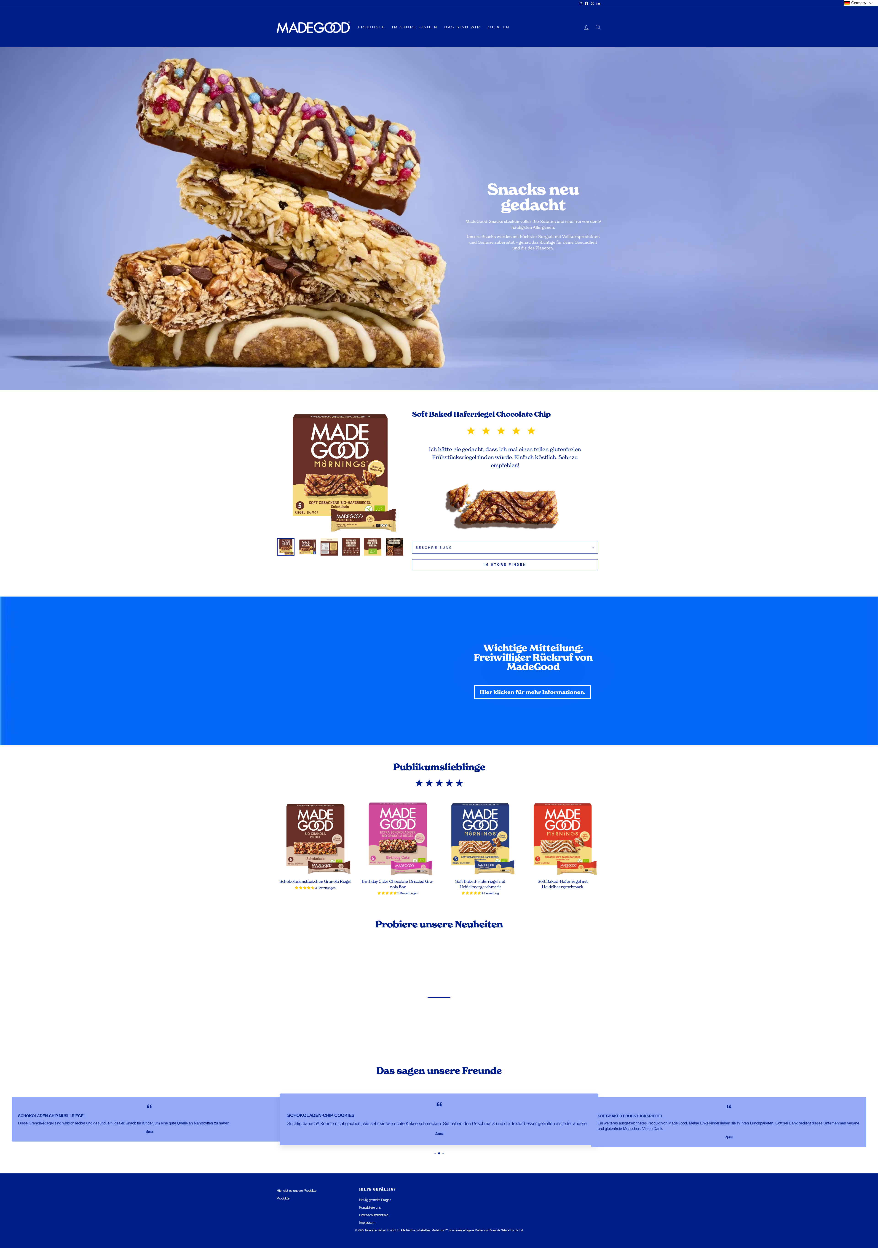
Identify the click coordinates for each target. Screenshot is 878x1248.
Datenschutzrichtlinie (373, 1215)
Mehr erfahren (45, 1035)
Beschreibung (434, 547)
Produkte (371, 27)
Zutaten (498, 27)
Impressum (367, 1222)
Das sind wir (462, 27)
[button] (861, 2)
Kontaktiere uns (370, 1207)
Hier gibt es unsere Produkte (296, 1190)
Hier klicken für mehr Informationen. (532, 692)
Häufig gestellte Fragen (375, 1200)
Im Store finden (414, 27)
